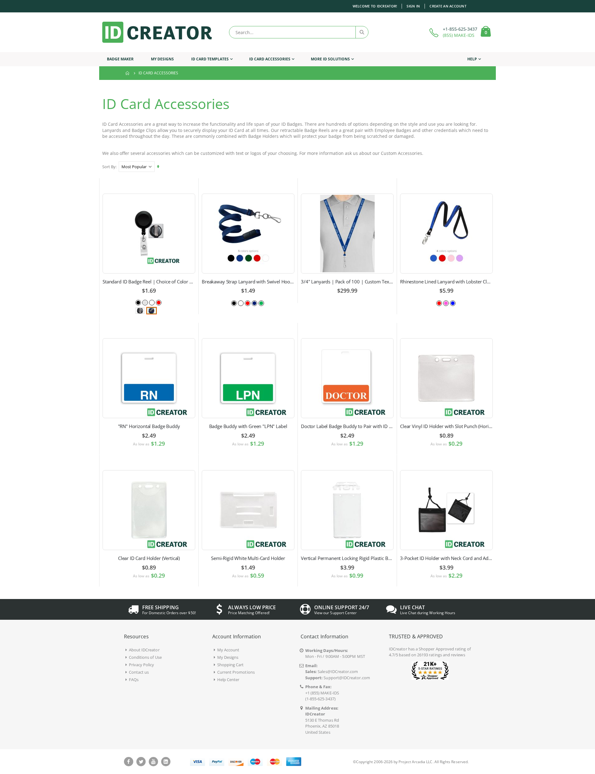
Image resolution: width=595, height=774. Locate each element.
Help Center (228, 679)
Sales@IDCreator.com (338, 671)
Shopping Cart (230, 664)
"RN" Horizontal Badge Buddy (149, 426)
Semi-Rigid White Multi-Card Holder (248, 558)
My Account (228, 650)
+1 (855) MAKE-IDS (322, 693)
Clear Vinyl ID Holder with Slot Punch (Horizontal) (446, 426)
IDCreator (398, 649)
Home (128, 73)
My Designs (228, 657)
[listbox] (149, 302)
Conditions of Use (145, 657)
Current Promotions (236, 672)
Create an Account (448, 6)
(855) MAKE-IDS (458, 35)
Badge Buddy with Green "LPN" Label (248, 426)
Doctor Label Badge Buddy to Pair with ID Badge (347, 426)
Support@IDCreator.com (347, 677)
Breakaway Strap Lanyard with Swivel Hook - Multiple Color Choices (248, 281)
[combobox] (298, 32)
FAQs (134, 679)
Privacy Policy (141, 664)
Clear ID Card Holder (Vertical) (149, 558)
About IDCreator (144, 650)
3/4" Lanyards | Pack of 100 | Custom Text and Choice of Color (347, 281)
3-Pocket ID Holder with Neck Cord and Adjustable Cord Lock (446, 558)
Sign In (413, 6)
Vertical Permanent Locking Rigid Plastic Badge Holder (347, 558)
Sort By (109, 166)
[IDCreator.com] (157, 32)
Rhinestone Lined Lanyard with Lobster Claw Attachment (446, 281)
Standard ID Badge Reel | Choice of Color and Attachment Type (149, 281)
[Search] (361, 32)
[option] (138, 302)
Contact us (139, 672)
